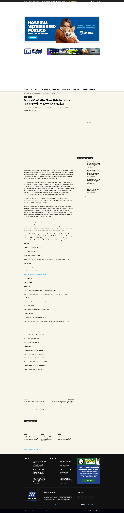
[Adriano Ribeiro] (29, 376)
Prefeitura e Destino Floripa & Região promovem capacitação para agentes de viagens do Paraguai (31, 403)
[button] (98, 54)
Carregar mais (88, 161)
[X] (95, 1)
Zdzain (45, 475)
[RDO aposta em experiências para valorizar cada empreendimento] (54, 437)
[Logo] (35, 44)
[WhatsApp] (97, 1)
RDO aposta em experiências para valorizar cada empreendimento (66, 436)
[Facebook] (91, 1)
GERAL (28, 58)
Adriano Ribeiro (28, 75)
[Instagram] (93, 1)
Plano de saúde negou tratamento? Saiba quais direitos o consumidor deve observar (66, 444)
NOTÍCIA (29, 61)
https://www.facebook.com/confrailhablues (35, 239)
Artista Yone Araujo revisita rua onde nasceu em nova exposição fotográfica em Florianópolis (65, 403)
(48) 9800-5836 (89, 468)
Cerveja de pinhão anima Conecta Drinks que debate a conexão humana (93, 154)
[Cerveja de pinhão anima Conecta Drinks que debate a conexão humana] (81, 155)
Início (25, 58)
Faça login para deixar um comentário (32, 414)
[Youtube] (99, 1)
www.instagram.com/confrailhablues (33, 235)
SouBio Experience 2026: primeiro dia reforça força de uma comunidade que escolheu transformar (40, 436)
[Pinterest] (47, 79)
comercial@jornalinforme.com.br (58, 468)
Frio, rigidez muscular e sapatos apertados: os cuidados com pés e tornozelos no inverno (65, 428)
